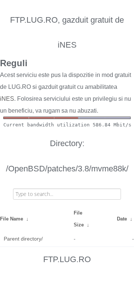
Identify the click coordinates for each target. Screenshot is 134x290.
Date (122, 219)
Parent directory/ (23, 239)
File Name (11, 219)
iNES (7, 99)
